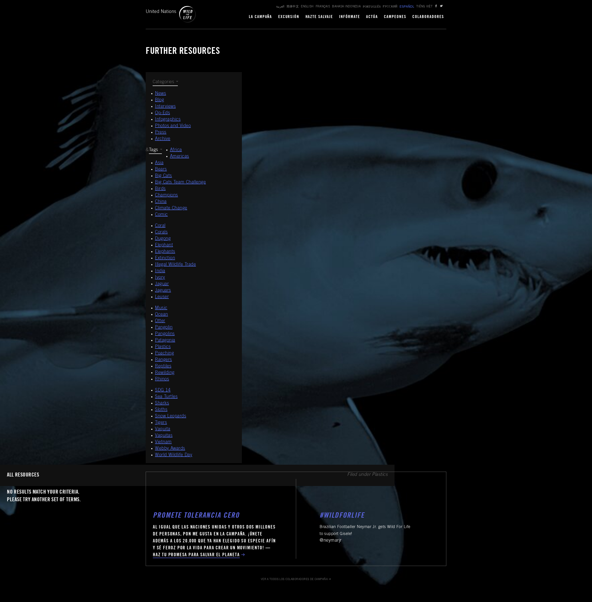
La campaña (260, 17)
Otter (160, 321)
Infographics (168, 119)
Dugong (163, 239)
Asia (159, 163)
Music (161, 308)
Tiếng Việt (424, 6)
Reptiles (163, 366)
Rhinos (162, 379)
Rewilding (165, 373)
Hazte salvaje (319, 17)
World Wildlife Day (173, 455)
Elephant (164, 245)
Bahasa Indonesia (346, 6)
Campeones (395, 17)
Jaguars (163, 290)
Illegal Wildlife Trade (175, 265)
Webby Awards (170, 448)
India (160, 271)
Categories (163, 82)
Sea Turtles (166, 397)
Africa (176, 150)
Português (372, 6)
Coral (160, 226)
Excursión (288, 17)
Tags (153, 150)
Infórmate (349, 17)
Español (407, 6)
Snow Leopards (170, 416)
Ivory (160, 277)
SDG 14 (163, 390)
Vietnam (163, 442)
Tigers (161, 423)
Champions (166, 195)
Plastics (163, 347)
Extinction (165, 258)
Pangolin (164, 327)
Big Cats (163, 176)
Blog (159, 100)
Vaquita (162, 429)
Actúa (372, 17)
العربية (280, 6)
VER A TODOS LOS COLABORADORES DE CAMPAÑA (294, 579)
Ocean (161, 314)
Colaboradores (428, 17)
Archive (162, 139)
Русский (390, 6)
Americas (179, 156)
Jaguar (162, 284)
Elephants (165, 252)
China (161, 202)
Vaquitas (164, 436)
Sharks (162, 403)
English (307, 6)
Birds (160, 189)
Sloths (161, 410)
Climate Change (171, 208)
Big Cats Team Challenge (180, 182)
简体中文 (293, 6)
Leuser (162, 297)
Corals (161, 232)
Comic (161, 215)
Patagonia (165, 340)
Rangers (163, 360)
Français (323, 6)
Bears (161, 169)
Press (160, 132)
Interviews (165, 106)
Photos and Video (173, 126)
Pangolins (165, 334)
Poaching (164, 353)
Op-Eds (162, 113)
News (160, 94)
